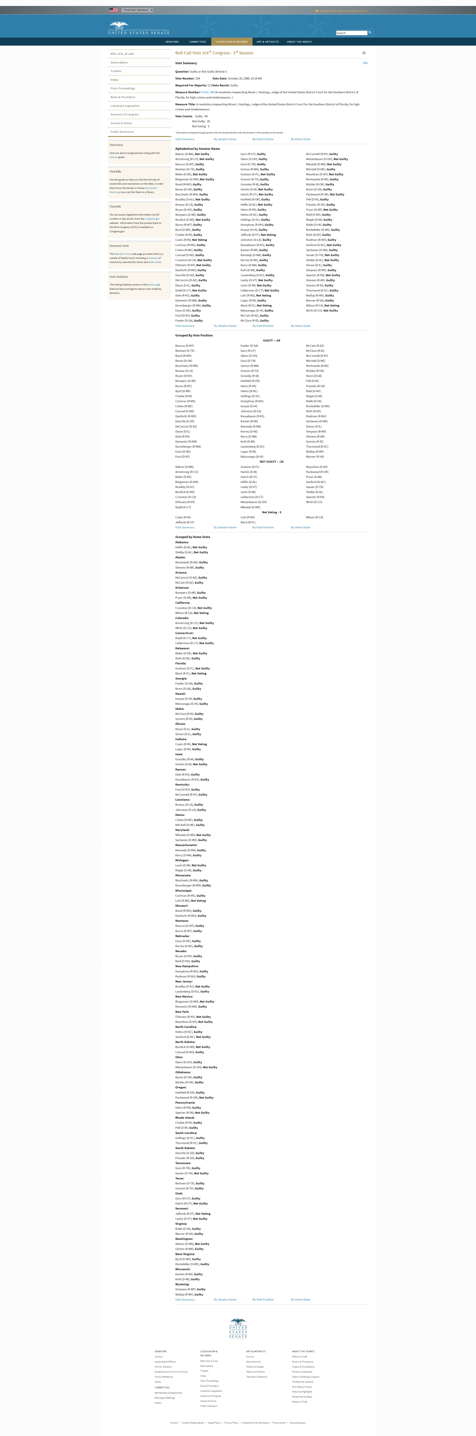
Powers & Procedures (302, 1361)
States (158, 1381)
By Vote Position (263, 139)
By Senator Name (225, 139)
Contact (159, 1356)
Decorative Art (253, 1361)
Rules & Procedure (123, 97)
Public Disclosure (122, 131)
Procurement (279, 1422)
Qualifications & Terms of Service (171, 1371)
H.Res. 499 (208, 92)
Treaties (116, 71)
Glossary (153, 258)
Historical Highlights (302, 1391)
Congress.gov (152, 218)
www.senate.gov (298, 1422)
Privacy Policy (231, 1422)
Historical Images (255, 1366)
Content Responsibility (193, 1422)
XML (365, 63)
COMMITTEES (162, 1387)
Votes (114, 80)
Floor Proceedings (123, 88)
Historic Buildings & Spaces (305, 1376)
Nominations (119, 62)
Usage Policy (214, 1422)
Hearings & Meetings (165, 1397)
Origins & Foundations (303, 1366)
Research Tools (123, 254)
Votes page (154, 284)
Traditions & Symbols (302, 1381)
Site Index (155, 262)
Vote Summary (185, 139)
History (158, 1402)
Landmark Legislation (125, 106)
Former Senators (163, 1366)
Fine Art (250, 1356)
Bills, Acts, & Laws (122, 53)
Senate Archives (121, 123)
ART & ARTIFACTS (256, 1351)
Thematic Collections (256, 1376)
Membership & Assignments (168, 1392)
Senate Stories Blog (302, 1396)
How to (114, 157)
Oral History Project (302, 1386)
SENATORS (161, 1351)
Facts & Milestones (164, 1376)
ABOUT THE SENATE (303, 1351)
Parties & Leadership (302, 1371)
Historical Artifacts (255, 1371)
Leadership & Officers (165, 1361)
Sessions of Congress (125, 114)
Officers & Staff (299, 1356)
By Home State (300, 139)
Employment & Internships (255, 1422)
